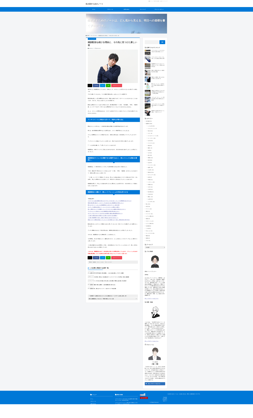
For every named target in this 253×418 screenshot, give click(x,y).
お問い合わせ (126, 9)
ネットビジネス (109, 262)
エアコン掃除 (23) (149, 216)
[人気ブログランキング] (116, 85)
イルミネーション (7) (152, 128)
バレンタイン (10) (151, 165)
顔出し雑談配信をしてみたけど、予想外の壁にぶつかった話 (101, 298)
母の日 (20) (150, 130)
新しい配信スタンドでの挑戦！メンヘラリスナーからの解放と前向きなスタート (107, 209)
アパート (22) (149, 208)
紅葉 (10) (150, 177)
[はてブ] (102, 85)
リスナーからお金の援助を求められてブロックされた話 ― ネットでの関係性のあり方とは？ (110, 200)
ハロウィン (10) (151, 182)
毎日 (91, 262)
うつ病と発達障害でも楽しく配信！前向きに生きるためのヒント (103, 217)
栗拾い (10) (150, 196)
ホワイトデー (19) (151, 174)
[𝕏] (89, 85)
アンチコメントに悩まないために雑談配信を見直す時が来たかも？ (103, 211)
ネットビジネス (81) (150, 233)
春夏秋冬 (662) (149, 123)
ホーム (151, 1)
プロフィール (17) (149, 221)
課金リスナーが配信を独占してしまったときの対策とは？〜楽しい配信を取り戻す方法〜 (109, 219)
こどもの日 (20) (151, 126)
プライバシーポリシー (159, 9)
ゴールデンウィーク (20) (153, 135)
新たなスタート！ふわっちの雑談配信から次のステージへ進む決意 (103, 205)
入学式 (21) (150, 189)
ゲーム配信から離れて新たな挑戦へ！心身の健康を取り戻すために (101, 284)
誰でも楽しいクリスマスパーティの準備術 (124, 414)
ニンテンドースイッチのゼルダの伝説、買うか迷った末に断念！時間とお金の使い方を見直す (107, 280)
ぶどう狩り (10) (151, 201)
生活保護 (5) (148, 225)
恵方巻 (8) (150, 160)
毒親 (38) (148, 235)
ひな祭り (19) (151, 169)
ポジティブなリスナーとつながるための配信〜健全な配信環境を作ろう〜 (105, 213)
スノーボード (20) (151, 138)
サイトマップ (164, 1)
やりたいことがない (100, 262)
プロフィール (110, 9)
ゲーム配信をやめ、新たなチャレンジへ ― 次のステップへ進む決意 (102, 288)
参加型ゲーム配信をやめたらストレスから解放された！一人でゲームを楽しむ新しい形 (108, 295)
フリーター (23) (149, 213)
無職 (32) (148, 238)
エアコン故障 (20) (149, 223)
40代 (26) (148, 206)
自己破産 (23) (149, 121)
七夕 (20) (150, 152)
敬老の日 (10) (151, 172)
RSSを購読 (157, 1)
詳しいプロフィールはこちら (151, 298)
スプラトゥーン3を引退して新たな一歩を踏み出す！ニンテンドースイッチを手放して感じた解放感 (108, 276)
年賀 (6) (149, 150)
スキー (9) (150, 133)
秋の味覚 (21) (151, 191)
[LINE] (108, 85)
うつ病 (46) (148, 228)
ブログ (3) (148, 240)
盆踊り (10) (150, 167)
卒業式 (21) (150, 179)
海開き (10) (150, 157)
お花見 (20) (150, 199)
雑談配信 (94, 262)
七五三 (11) (150, 186)
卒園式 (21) (150, 184)
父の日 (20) (150, 140)
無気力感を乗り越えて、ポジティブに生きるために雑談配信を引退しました (106, 202)
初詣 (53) (150, 145)
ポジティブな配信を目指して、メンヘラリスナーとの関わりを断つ (103, 207)
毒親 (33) (148, 211)
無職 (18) (148, 218)
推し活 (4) (148, 204)
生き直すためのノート (94, 4)
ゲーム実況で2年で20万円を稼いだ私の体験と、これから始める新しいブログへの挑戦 (106, 273)
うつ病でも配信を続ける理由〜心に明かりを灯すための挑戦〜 (102, 215)
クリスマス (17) (151, 143)
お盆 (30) (150, 162)
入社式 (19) (150, 194)
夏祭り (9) (150, 147)
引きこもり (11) (149, 230)
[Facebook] (96, 85)
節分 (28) (150, 155)
